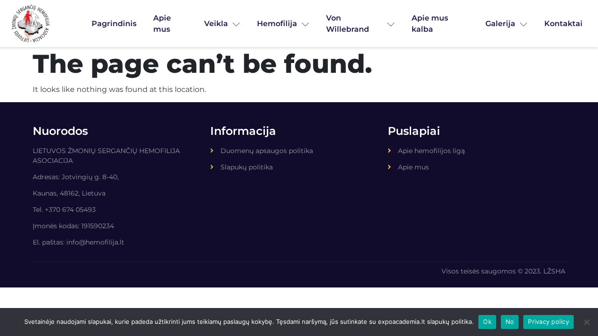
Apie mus (162, 24)
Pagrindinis (114, 23)
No (509, 321)
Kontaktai (563, 23)
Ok (487, 321)
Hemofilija (277, 23)
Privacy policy (548, 321)
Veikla (216, 23)
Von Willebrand (347, 24)
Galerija (500, 23)
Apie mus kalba (430, 24)
